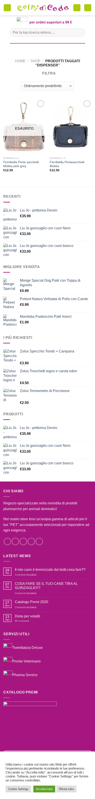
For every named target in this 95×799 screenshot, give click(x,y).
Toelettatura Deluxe (27, 647)
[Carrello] (76, 7)
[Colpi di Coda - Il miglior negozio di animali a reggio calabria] (43, 8)
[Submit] (80, 32)
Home (20, 61)
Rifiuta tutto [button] (66, 789)
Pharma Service (25, 675)
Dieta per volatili (27, 616)
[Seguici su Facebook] (7, 541)
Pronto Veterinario (26, 661)
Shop (35, 61)
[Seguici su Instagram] (15, 541)
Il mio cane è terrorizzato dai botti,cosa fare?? (50, 569)
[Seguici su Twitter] (23, 541)
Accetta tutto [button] (44, 789)
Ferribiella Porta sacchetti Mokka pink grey (21, 164)
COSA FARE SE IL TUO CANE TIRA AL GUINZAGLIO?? (46, 586)
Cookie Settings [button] (18, 789)
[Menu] (7, 7)
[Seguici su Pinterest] (39, 541)
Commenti (22, 621)
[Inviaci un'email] (31, 541)
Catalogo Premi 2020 (31, 602)
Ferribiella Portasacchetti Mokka (67, 164)
